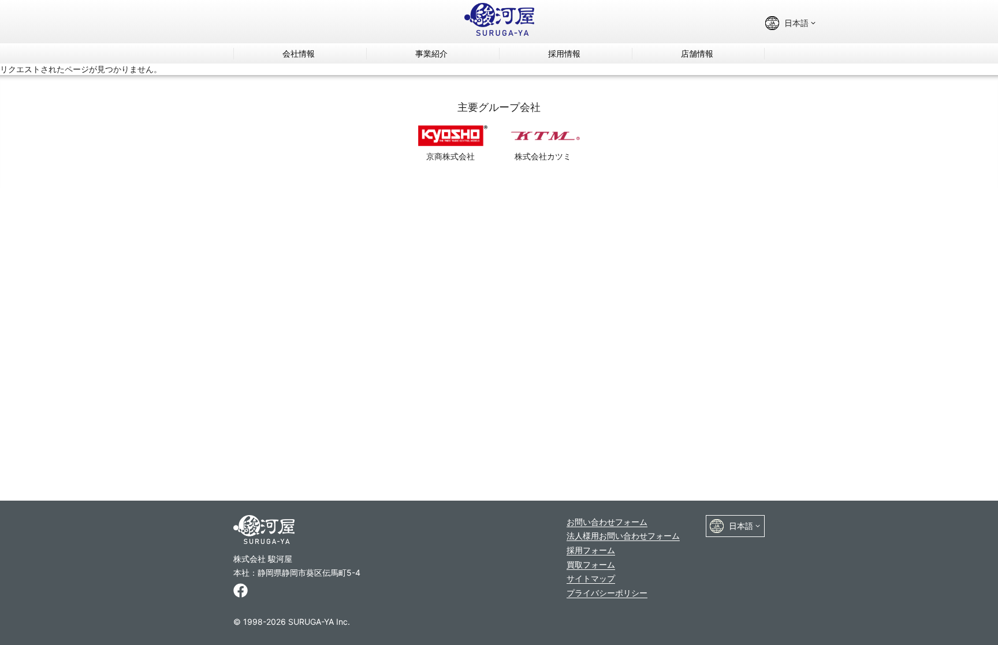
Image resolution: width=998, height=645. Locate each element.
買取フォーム (591, 564)
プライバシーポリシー (607, 593)
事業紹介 (431, 53)
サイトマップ (591, 578)
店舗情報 (697, 53)
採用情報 (564, 53)
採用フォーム (591, 550)
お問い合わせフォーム (607, 522)
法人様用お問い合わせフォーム (623, 535)
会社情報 (298, 53)
